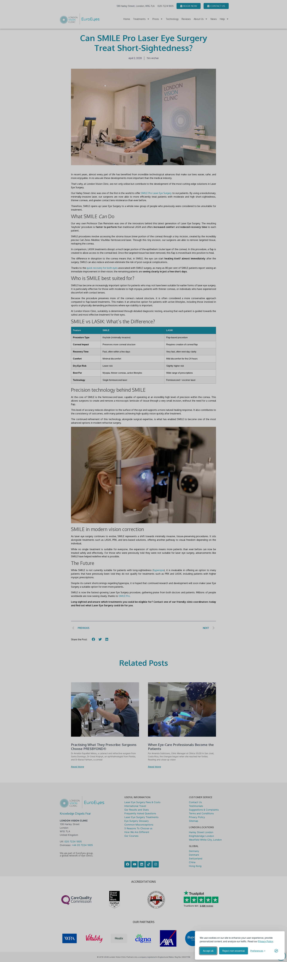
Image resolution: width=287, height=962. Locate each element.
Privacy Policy (265, 941)
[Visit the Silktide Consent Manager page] (276, 950)
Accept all (208, 950)
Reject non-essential (233, 950)
